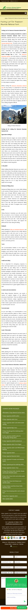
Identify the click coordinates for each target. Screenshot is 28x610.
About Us (4, 542)
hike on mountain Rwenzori (17, 229)
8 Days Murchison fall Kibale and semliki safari (12, 481)
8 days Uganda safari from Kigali (12, 444)
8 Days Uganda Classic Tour (10, 468)
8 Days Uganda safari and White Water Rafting (14, 448)
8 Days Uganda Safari (9, 452)
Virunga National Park (7, 43)
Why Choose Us (12, 542)
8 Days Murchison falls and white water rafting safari (14, 476)
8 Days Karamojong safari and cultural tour (14, 491)
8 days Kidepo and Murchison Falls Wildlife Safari (12, 486)
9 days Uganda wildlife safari (11, 416)
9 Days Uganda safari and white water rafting (13, 423)
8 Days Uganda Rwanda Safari (11, 456)
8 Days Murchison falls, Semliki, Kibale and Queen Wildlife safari (13, 472)
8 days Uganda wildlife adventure (12, 441)
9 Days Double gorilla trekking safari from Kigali (13, 431)
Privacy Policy (8, 544)
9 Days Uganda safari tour (10, 419)
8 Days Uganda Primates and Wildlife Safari (13, 460)
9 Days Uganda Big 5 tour (10, 427)
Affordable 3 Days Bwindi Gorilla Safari (14, 412)
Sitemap (21, 544)
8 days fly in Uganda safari (10, 496)
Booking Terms (21, 542)
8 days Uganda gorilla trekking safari (13, 464)
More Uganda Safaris (8, 498)
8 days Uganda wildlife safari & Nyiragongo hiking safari (11, 436)
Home (6, 18)
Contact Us (15, 544)
